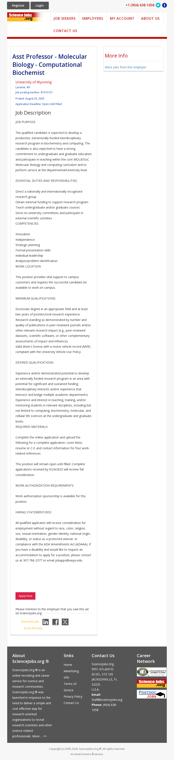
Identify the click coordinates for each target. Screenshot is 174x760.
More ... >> (39, 736)
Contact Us (65, 31)
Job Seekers (65, 18)
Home (68, 665)
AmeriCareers (82, 754)
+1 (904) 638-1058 (140, 5)
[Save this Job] (33, 628)
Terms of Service (70, 687)
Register (18, 5)
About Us (150, 18)
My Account (122, 18)
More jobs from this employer (125, 67)
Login (40, 5)
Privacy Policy (73, 696)
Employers (92, 18)
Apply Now (25, 596)
